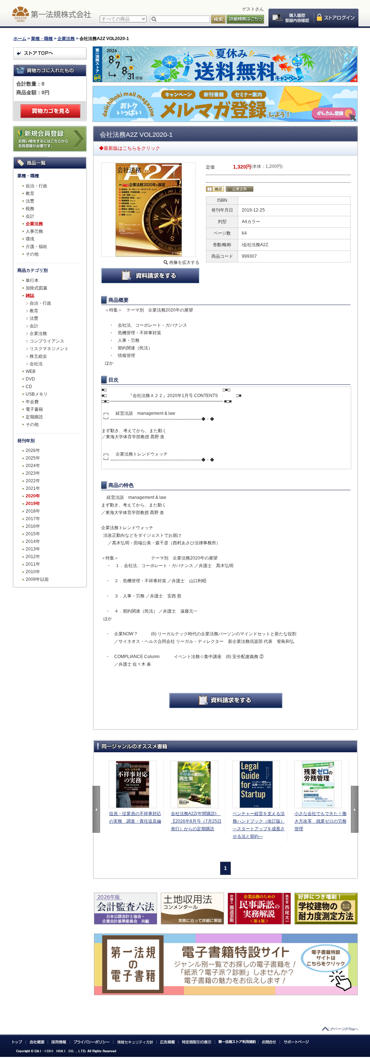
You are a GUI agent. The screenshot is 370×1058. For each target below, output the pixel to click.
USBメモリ (37, 394)
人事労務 (34, 231)
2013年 (33, 549)
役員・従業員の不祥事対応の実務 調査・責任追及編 (135, 817)
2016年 (33, 526)
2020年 (33, 495)
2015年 (33, 533)
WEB (30, 371)
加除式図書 (36, 288)
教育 (30, 193)
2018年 (33, 511)
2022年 (33, 480)
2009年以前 (37, 579)
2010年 (33, 571)
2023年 (33, 473)
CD (29, 386)
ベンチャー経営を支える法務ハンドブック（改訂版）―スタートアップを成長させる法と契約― (259, 825)
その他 (32, 254)
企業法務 (66, 38)
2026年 (33, 450)
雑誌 (30, 295)
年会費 (32, 401)
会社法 (36, 363)
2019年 (33, 503)
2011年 (33, 564)
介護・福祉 (36, 246)
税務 (30, 208)
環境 (30, 238)
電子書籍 (34, 409)
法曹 (30, 201)
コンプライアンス (47, 341)
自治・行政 (36, 185)
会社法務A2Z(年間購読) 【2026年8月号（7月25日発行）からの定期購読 (196, 821)
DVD (30, 379)
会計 (30, 216)
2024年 (33, 465)
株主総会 (38, 356)
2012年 (33, 556)
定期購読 (34, 416)
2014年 (33, 541)
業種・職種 (42, 38)
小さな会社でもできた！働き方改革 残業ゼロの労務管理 (320, 821)
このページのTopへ (342, 1029)
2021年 (33, 488)
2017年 (33, 518)
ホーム (19, 38)
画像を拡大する (184, 262)
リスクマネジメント (49, 348)
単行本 (32, 280)
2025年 (33, 458)
